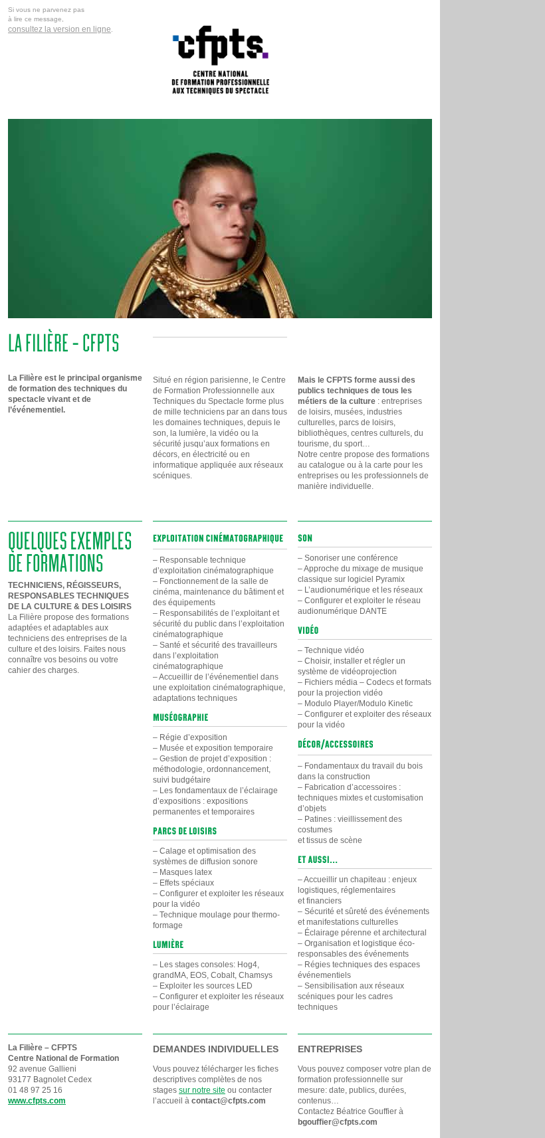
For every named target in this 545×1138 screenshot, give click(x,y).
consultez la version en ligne (59, 29)
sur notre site (202, 1090)
